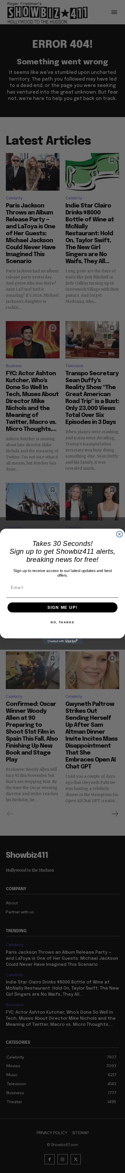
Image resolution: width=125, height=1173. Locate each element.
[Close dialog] (120, 534)
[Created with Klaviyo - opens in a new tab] (62, 641)
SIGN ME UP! (62, 607)
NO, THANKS (62, 622)
